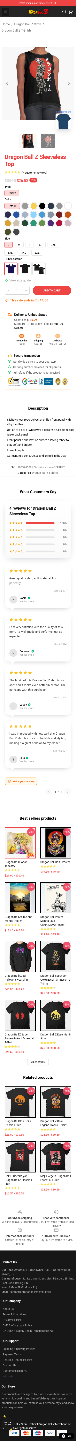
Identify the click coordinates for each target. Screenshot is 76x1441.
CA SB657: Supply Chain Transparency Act (28, 1330)
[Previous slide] (8, 83)
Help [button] (69, 1436)
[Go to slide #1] (28, 141)
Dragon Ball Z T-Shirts (17, 30)
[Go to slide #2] (48, 141)
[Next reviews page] (67, 791)
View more (38, 1062)
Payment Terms (12, 1354)
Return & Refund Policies (17, 1359)
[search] (64, 11)
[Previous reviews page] (48, 791)
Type (8, 186)
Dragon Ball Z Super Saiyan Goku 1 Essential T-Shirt (19, 1038)
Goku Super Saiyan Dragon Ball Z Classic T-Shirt (19, 1179)
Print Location (13, 258)
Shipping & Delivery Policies (19, 1348)
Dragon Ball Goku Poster (55, 862)
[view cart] (70, 11)
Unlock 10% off (7, 1424)
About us (8, 1308)
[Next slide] (68, 83)
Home (6, 24)
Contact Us (9, 1365)
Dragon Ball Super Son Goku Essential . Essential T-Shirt (55, 979)
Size (7, 238)
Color (8, 199)
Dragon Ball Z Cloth (27, 24)
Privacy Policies (12, 1319)
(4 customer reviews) (34, 172)
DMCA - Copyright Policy (17, 1325)
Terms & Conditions (14, 1314)
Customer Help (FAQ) (15, 1370)
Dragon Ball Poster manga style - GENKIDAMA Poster (52, 920)
